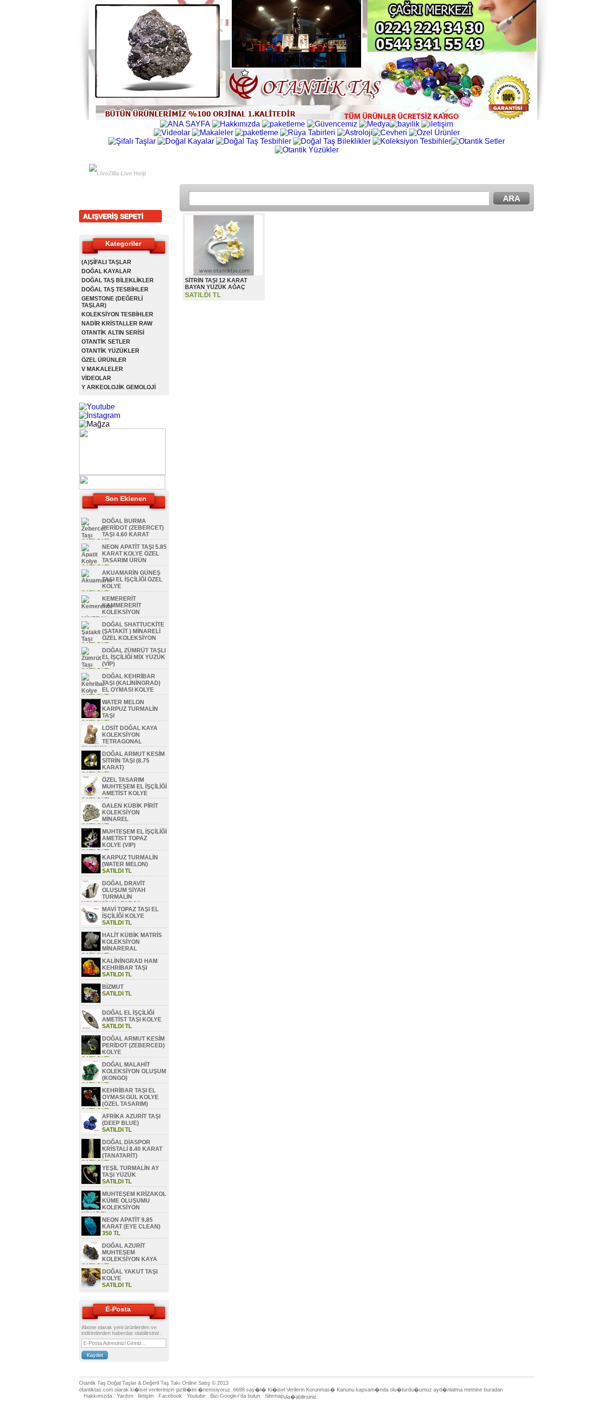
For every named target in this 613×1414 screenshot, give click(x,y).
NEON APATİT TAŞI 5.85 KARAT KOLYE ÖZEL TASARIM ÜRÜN (134, 554)
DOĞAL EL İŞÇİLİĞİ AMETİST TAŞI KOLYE (131, 1016)
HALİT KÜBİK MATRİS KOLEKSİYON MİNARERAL (132, 942)
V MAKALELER (102, 369)
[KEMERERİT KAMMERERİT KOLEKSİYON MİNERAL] (97, 606)
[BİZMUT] (91, 1000)
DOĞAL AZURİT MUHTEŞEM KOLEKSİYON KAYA (129, 1252)
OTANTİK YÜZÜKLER (110, 351)
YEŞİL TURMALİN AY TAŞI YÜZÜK (130, 1171)
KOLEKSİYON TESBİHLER (117, 314)
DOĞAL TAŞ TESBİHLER (114, 289)
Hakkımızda (98, 1396)
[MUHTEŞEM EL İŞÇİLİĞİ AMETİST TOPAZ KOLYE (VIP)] (91, 845)
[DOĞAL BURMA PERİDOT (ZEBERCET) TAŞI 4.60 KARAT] (93, 535)
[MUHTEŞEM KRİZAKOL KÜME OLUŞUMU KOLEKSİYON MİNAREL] (91, 1208)
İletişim (146, 1396)
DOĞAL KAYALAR (106, 271)
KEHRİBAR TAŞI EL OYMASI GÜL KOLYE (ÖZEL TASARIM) (130, 1097)
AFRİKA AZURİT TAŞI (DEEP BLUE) (131, 1119)
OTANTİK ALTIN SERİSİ (112, 332)
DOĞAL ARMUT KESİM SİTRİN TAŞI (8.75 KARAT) (133, 761)
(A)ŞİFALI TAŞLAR (106, 262)
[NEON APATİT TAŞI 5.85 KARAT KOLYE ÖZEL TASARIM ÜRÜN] (91, 561)
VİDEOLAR (96, 378)
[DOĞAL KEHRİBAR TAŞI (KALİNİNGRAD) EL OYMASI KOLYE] (93, 690)
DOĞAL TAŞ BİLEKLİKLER (117, 280)
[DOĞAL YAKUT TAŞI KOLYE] (91, 1285)
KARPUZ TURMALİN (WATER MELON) (130, 861)
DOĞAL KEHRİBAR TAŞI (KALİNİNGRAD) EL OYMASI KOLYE (131, 683)
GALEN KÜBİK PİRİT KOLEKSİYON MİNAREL (130, 812)
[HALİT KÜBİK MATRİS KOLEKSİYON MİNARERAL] (91, 949)
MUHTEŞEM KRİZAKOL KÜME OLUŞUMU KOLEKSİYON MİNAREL (123, 1204)
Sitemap (274, 1396)
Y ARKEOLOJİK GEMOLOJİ (118, 387)
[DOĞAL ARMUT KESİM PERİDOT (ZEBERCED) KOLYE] (91, 1052)
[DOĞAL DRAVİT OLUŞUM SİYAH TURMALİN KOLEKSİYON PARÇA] (91, 897)
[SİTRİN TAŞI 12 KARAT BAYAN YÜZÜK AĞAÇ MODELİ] (223, 273)
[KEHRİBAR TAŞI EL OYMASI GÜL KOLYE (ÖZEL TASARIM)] (91, 1104)
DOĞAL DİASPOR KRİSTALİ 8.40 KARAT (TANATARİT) (132, 1149)
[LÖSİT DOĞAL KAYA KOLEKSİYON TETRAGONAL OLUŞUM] (91, 742)
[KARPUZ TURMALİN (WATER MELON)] (91, 871)
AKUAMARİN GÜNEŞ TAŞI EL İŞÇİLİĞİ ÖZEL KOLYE (132, 579)
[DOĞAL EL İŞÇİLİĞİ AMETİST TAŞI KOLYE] (91, 1026)
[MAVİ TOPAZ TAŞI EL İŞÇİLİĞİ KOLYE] (91, 923)
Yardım (125, 1396)
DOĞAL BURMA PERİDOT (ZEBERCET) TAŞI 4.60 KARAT (133, 528)
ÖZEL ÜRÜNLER (103, 360)
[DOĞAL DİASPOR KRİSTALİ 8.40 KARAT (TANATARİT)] (91, 1156)
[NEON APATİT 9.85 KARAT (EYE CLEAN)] (91, 1233)
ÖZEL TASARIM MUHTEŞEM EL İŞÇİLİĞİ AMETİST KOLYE (134, 787)
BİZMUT (113, 987)
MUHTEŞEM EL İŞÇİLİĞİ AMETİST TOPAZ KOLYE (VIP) (134, 838)
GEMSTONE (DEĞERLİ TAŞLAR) (112, 302)
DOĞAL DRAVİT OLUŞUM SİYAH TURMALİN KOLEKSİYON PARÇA (113, 893)
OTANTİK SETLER (105, 341)
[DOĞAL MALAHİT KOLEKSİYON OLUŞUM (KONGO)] (91, 1078)
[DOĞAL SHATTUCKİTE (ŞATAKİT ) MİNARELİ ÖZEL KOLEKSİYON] (91, 639)
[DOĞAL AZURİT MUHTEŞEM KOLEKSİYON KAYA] (91, 1259)
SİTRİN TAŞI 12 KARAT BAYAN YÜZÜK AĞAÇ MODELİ (216, 287)
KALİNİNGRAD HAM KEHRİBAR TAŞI (130, 964)
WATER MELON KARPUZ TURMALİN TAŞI (130, 709)
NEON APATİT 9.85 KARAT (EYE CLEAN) (131, 1223)
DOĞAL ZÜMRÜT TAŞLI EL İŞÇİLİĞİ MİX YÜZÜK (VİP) (134, 657)
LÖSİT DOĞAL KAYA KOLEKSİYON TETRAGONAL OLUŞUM (119, 738)
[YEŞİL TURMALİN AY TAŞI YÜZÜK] (91, 1182)
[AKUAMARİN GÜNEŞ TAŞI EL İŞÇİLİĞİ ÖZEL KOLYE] (96, 580)
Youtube (196, 1396)
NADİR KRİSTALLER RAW (116, 323)
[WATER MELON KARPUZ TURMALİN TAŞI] (91, 716)
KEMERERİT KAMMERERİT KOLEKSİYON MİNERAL (111, 608)
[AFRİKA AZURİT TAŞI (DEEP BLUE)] (91, 1130)
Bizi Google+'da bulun (235, 1396)
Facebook (170, 1396)
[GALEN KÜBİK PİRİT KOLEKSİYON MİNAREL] (91, 819)
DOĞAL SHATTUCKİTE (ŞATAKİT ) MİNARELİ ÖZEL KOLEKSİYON (133, 631)
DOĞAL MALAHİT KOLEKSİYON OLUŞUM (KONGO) (134, 1071)
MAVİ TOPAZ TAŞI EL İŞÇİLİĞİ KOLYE (130, 912)
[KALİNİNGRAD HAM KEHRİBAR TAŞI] (91, 975)
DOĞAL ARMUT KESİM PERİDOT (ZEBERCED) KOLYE (133, 1045)
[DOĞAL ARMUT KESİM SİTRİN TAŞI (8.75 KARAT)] (91, 768)
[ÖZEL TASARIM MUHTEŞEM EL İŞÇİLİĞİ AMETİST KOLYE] (91, 793)
